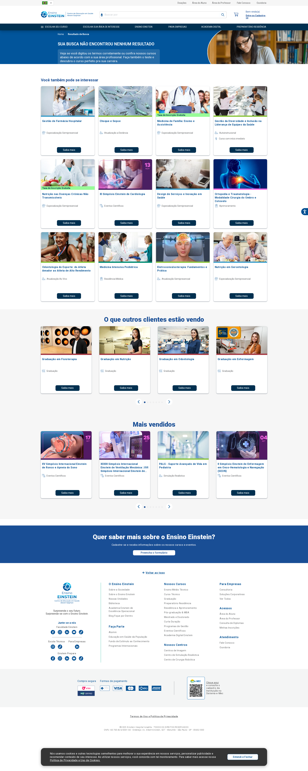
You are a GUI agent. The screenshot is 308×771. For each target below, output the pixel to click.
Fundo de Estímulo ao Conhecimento (129, 641)
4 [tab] (153, 402)
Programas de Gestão (176, 626)
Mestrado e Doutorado (176, 617)
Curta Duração (172, 621)
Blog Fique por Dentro (121, 616)
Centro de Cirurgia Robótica (179, 659)
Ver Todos (225, 599)
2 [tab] (147, 402)
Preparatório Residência (177, 603)
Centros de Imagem (175, 650)
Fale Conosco (243, 3)
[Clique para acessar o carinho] (236, 15)
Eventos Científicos (175, 630)
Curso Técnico (172, 594)
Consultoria (226, 589)
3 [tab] (150, 402)
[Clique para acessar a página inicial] (67, 18)
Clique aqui (212, 682)
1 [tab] (144, 402)
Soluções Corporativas (232, 594)
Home (61, 34)
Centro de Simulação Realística (181, 655)
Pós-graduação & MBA (176, 612)
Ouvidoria (261, 3)
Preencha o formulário (154, 552)
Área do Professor (221, 3)
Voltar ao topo (155, 572)
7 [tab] (162, 402)
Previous (139, 402)
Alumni (113, 632)
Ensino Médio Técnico (176, 589)
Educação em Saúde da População (128, 637)
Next (169, 402)
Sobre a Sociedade (119, 589)
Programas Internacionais (123, 646)
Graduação (170, 599)
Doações (182, 3)
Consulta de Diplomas (232, 623)
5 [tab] (156, 402)
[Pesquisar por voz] (102, 15)
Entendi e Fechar (242, 756)
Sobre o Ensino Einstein (122, 594)
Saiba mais (69, 149)
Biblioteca (114, 603)
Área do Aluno (199, 3)
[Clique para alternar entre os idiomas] (47, 2)
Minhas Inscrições (230, 627)
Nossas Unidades (118, 599)
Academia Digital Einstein (178, 635)
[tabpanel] (66, 359)
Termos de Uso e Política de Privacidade (154, 716)
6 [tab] (159, 402)
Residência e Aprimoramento (180, 608)
